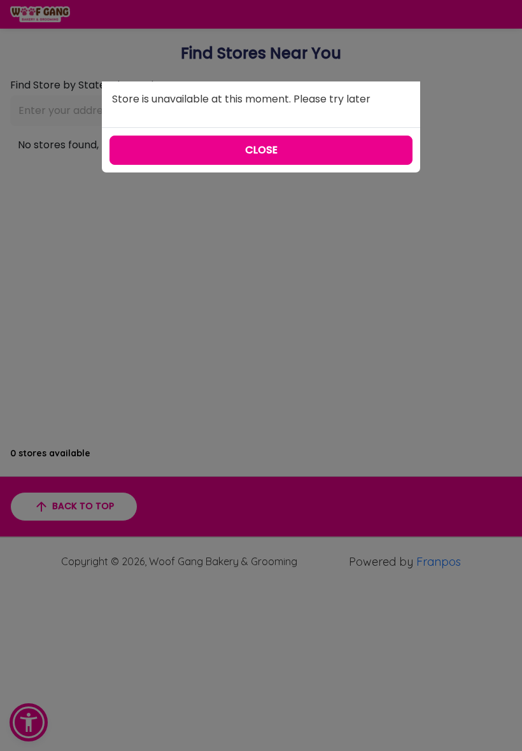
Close (261, 150)
